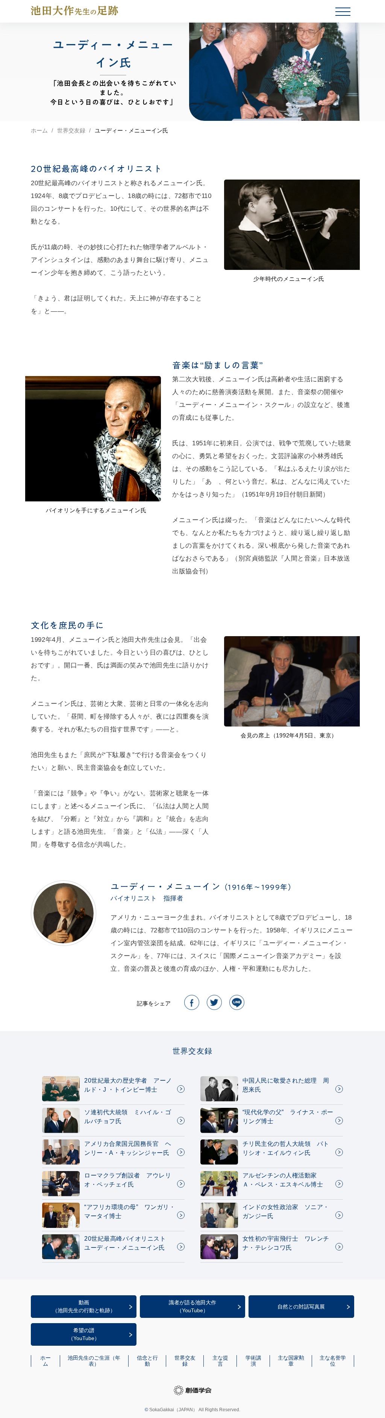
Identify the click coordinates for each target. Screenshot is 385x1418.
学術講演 (253, 1360)
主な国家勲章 (291, 1360)
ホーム (39, 130)
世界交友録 (71, 130)
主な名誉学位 (333, 1360)
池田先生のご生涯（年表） (94, 1360)
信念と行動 (147, 1360)
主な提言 (220, 1360)
